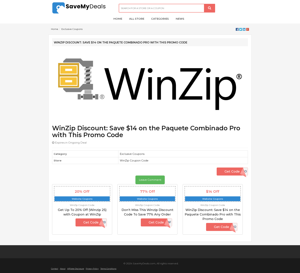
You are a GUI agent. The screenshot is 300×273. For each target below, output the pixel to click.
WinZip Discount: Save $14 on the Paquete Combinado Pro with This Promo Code (213, 214)
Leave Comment (150, 179)
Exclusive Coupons (71, 29)
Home (54, 29)
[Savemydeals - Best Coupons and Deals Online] (82, 8)
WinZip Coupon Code (134, 160)
